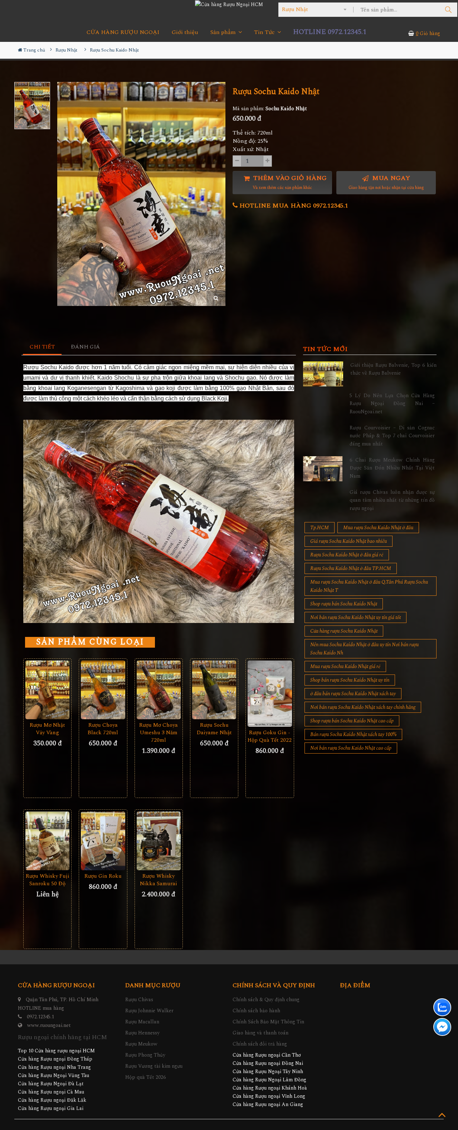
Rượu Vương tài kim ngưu (153, 1066)
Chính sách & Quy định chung (266, 999)
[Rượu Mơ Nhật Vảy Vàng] (47, 690)
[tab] (42, 347)
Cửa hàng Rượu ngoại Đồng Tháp (55, 1059)
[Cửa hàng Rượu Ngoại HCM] (229, 4)
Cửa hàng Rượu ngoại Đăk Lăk (52, 1100)
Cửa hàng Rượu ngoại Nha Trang (54, 1067)
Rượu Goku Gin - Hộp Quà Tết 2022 (270, 736)
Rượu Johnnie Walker (149, 1010)
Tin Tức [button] (265, 32)
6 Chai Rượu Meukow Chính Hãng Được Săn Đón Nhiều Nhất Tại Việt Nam (392, 468)
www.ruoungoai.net (49, 1025)
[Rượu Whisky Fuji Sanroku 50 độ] (47, 841)
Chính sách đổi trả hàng (260, 1044)
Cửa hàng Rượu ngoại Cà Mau (51, 1092)
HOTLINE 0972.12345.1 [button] (329, 32)
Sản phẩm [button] (223, 32)
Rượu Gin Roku (103, 876)
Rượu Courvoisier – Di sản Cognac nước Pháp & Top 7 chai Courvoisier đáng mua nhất (392, 436)
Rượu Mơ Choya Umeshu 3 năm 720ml (158, 732)
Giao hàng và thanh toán (260, 1033)
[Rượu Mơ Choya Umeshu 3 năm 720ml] (159, 690)
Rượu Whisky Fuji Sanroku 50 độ (47, 879)
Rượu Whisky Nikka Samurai (158, 879)
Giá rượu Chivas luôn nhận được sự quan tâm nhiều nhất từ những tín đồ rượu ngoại (392, 500)
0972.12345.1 (40, 1017)
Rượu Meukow (141, 1044)
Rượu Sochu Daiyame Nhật (214, 728)
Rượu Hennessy (142, 1033)
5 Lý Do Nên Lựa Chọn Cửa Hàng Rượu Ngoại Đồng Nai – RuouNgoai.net (392, 403)
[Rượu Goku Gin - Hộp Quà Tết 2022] (270, 694)
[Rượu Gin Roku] (103, 841)
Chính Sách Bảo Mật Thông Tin (268, 1022)
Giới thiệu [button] (185, 32)
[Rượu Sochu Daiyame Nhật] (214, 690)
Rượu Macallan (142, 1022)
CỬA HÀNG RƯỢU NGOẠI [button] (123, 32)
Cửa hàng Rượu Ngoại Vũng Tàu (53, 1075)
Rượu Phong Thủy (145, 1055)
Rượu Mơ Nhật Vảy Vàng (47, 728)
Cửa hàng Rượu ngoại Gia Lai (50, 1108)
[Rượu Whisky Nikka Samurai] (159, 841)
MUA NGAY (386, 182)
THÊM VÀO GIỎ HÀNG (289, 182)
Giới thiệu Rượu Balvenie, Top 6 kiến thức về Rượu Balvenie (393, 369)
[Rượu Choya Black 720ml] (103, 690)
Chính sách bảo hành (256, 1010)
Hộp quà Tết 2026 (145, 1077)
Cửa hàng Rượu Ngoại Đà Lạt (51, 1083)
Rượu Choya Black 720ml (103, 728)
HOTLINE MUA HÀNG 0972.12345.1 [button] (293, 205)
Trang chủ (33, 50)
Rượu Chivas (139, 999)
